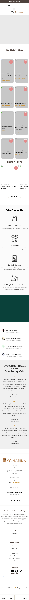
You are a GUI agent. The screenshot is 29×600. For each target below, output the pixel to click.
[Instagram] (19, 500)
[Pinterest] (17, 500)
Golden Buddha (6, 153)
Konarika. (14, 588)
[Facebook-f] (9, 500)
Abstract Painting (21, 152)
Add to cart (9, 66)
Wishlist (25, 598)
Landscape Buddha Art (8, 186)
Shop (3, 598)
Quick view (9, 70)
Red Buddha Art (20, 103)
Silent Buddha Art (21, 76)
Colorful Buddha (6, 103)
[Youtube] (14, 500)
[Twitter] (11, 500)
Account (11, 598)
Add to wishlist (5, 70)
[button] (14, 9)
